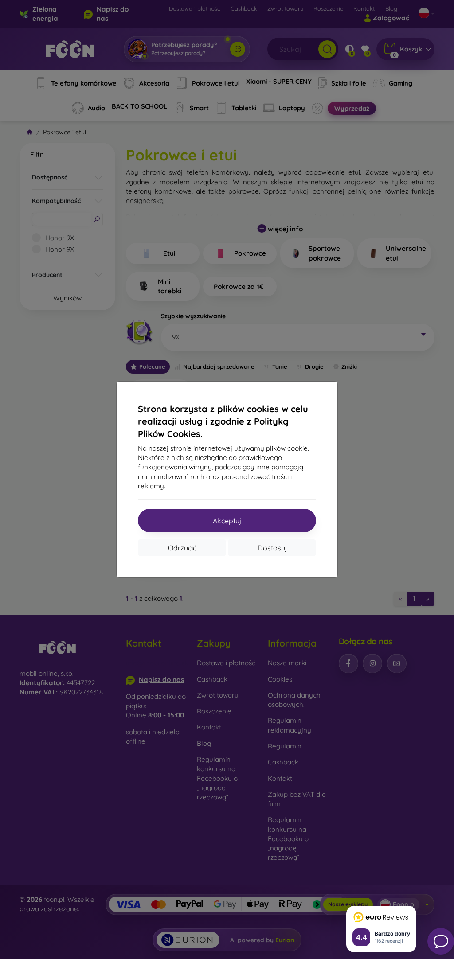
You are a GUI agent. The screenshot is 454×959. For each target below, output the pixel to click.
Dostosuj (272, 547)
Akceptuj (227, 520)
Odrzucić (182, 547)
